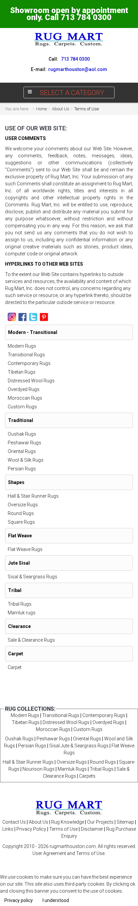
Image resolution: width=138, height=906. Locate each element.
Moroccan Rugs (25, 398)
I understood (56, 900)
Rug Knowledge (67, 822)
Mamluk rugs (22, 612)
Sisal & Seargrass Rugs (32, 576)
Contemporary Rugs (29, 363)
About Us (60, 108)
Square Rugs (21, 522)
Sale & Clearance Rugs (31, 640)
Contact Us (14, 822)
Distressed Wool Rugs (31, 380)
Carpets (87, 776)
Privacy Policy (31, 829)
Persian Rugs (22, 468)
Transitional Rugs (26, 354)
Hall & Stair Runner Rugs (33, 496)
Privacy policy (18, 900)
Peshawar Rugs (24, 442)
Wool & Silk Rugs (26, 460)
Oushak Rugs (22, 434)
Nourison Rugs (38, 769)
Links (7, 829)
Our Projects (100, 822)
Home (41, 108)
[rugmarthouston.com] (69, 807)
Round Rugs (21, 513)
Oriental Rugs (22, 451)
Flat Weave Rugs (25, 549)
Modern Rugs (22, 346)
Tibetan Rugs (22, 372)
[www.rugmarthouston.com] (69, 39)
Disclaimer (92, 829)
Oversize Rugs (23, 504)
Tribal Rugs (19, 604)
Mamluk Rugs (72, 769)
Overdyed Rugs (24, 389)
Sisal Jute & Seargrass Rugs (79, 745)
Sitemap (125, 822)
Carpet (14, 667)
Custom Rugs (22, 406)
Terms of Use (63, 829)
